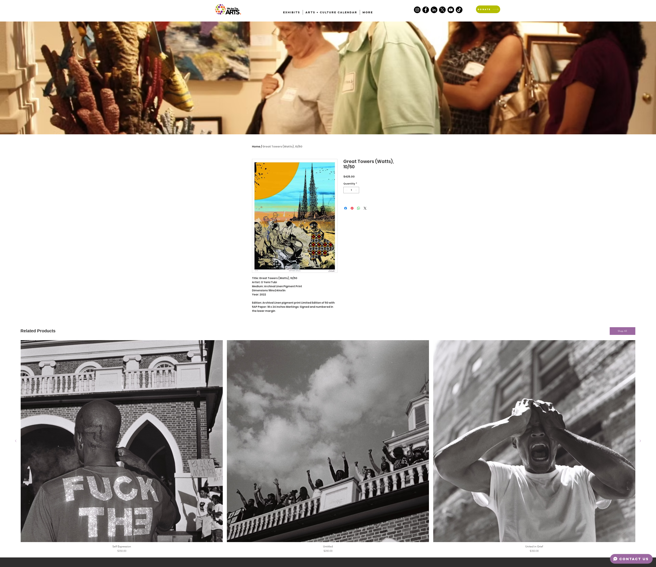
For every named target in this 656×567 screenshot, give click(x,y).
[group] (328, 446)
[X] (442, 9)
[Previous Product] (16, 441)
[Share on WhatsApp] (359, 208)
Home (256, 146)
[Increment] (356, 190)
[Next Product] (640, 441)
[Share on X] (365, 208)
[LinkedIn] (434, 9)
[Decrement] (346, 190)
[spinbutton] (351, 190)
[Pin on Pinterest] (352, 208)
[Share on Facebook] (346, 208)
